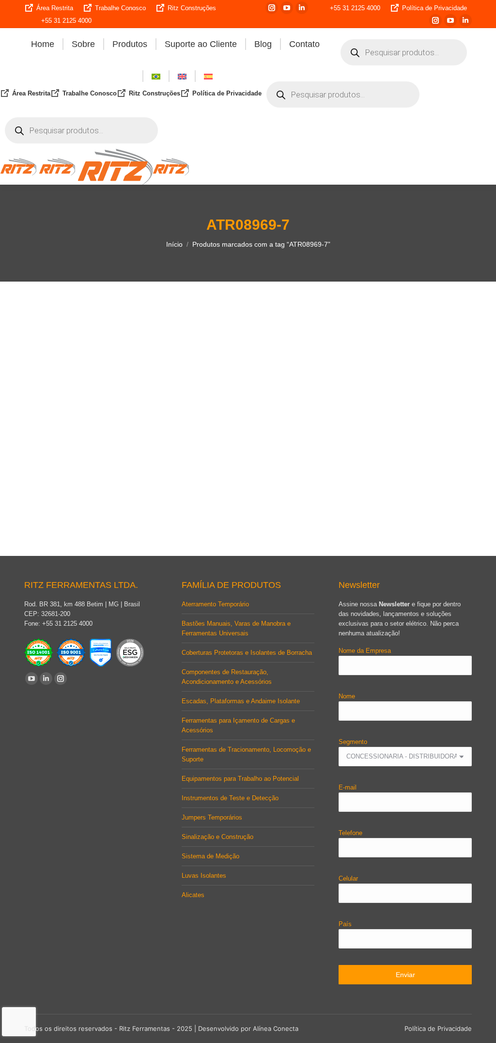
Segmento (353, 741)
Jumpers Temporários (212, 817)
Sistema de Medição (210, 856)
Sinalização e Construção (217, 836)
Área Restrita (54, 8)
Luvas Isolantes (204, 875)
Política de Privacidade (434, 8)
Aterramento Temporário (215, 604)
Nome (347, 696)
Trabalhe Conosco (120, 8)
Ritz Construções (192, 8)
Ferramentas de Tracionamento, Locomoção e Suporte (246, 754)
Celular (348, 878)
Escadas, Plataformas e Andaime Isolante (241, 701)
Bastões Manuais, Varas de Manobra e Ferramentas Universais (236, 628)
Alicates (193, 895)
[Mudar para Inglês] (182, 76)
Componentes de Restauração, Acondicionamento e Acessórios (227, 676)
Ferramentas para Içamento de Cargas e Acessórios (238, 725)
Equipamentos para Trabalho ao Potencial (240, 778)
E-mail (347, 787)
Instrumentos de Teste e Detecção (230, 798)
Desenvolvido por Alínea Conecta (248, 1028)
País (345, 924)
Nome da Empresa (365, 650)
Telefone (350, 833)
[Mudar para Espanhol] (208, 76)
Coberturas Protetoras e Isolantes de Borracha (247, 652)
